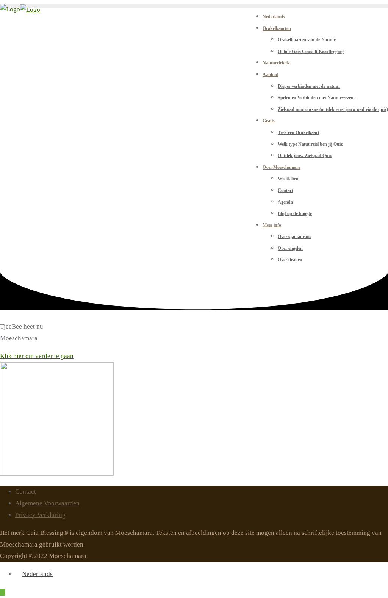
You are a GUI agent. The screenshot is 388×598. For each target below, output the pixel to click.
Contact (25, 491)
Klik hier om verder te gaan (37, 356)
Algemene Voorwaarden (47, 503)
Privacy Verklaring (40, 515)
